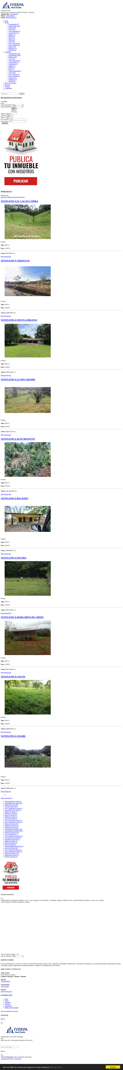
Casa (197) (11, 59)
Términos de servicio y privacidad (11, 1059)
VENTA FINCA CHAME (13, 736)
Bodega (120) (12, 57)
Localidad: (4, 101)
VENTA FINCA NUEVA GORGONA (19, 320)
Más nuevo (4, 197)
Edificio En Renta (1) (11, 843)
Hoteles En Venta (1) (11, 817)
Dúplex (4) (11, 66)
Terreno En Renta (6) (11, 857)
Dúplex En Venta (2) (11, 812)
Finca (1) (11, 69)
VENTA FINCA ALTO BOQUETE (18, 439)
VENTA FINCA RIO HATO (14, 498)
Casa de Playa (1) (13, 33)
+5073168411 (14, 14)
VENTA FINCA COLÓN (13, 676)
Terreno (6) (11, 81)
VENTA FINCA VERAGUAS (15, 260)
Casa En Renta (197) (11, 834)
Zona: (2, 103)
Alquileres (8, 52)
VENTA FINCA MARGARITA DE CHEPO (22, 617)
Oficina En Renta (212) (12, 853)
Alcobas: (3, 115)
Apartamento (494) (14, 26)
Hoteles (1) (11, 40)
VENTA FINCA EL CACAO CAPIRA (19, 201)
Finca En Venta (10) (11, 815)
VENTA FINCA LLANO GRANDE (18, 379)
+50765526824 (10, 16)
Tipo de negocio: (6, 113)
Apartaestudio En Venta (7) (13, 801)
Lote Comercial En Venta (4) (13, 822)
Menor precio (12, 197)
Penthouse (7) (12, 79)
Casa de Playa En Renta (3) (13, 838)
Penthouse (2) (12, 48)
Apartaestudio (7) (13, 24)
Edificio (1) (11, 36)
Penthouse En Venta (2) (12, 825)
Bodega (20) (12, 28)
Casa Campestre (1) (14, 31)
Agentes (7, 86)
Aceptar (113, 1067)
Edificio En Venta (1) (11, 813)
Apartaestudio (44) (14, 53)
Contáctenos (8, 88)
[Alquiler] (14, 110)
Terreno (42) (12, 50)
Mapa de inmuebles (10, 83)
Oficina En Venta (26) (11, 824)
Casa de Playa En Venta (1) (13, 810)
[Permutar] (14, 112)
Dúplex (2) (11, 34)
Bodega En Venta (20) (11, 805)
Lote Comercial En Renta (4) (13, 851)
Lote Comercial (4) (14, 45)
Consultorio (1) (13, 64)
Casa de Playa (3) (13, 62)
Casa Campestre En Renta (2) (14, 836)
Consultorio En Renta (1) (12, 839)
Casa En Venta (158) (11, 806)
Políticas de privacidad (11, 1007)
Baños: (3, 117)
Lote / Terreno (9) (13, 74)
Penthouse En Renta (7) (12, 855)
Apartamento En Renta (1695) (14, 831)
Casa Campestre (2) (14, 60)
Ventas (7, 22)
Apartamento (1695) (14, 55)
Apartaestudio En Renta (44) (13, 829)
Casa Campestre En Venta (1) (13, 808)
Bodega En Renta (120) (12, 832)
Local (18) (11, 41)
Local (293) (12, 72)
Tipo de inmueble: (6, 105)
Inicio (6, 21)
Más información (56, 1067)
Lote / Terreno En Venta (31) (13, 820)
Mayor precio (20, 197)
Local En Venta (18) (11, 819)
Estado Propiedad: (6, 107)
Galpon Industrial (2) (14, 71)
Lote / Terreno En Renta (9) (13, 850)
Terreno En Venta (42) (11, 827)
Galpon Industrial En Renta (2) (14, 846)
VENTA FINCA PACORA (13, 558)
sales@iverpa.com (6, 991)
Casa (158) (11, 29)
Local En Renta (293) (11, 848)
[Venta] (14, 108)
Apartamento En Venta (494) (13, 803)
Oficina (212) (12, 78)
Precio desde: (5, 119)
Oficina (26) (12, 47)
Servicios (7, 85)
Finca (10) (11, 38)
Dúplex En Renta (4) (11, 841)
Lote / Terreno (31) (14, 43)
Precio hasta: (4, 121)
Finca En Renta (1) (10, 844)
